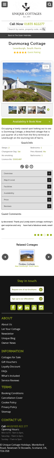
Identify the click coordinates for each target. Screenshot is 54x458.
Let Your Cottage (11, 329)
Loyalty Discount (11, 366)
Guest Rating (34, 52)
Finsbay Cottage (27, 264)
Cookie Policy (9, 402)
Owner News (9, 343)
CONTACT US (11, 420)
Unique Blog (8, 338)
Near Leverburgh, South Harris (27, 266)
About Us (7, 324)
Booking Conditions (13, 393)
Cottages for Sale (11, 357)
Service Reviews (10, 380)
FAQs (4, 371)
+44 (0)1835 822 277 (17, 426)
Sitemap (6, 411)
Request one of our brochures (24, 290)
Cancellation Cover (12, 397)
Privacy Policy (9, 407)
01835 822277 (34, 24)
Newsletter (8, 333)
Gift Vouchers (9, 362)
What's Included (11, 375)
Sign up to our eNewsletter (23, 299)
